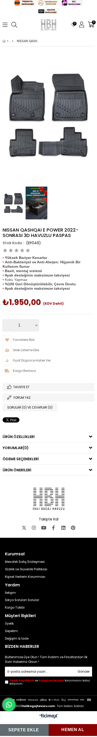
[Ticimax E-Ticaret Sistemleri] (48, 716)
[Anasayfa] (7, 41)
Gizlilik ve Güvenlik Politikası (26, 569)
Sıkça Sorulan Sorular (22, 600)
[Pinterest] (73, 528)
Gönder (83, 671)
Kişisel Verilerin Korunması (25, 577)
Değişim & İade (16, 638)
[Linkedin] (63, 528)
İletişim (10, 593)
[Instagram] (34, 528)
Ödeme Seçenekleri (21, 459)
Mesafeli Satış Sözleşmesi (25, 562)
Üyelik (9, 623)
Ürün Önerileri (17, 470)
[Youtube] (44, 528)
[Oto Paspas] (12, 41)
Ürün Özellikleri (19, 436)
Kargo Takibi (15, 607)
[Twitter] (24, 528)
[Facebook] (53, 528)
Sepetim (11, 631)
